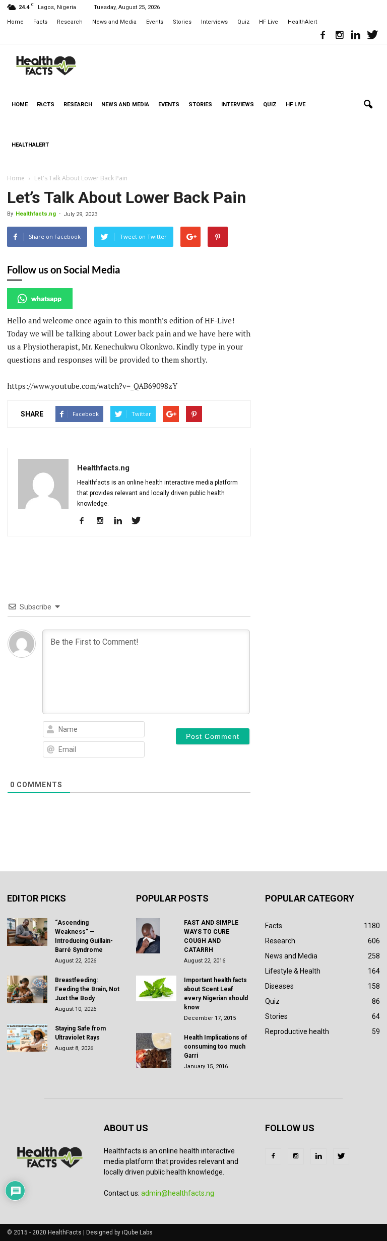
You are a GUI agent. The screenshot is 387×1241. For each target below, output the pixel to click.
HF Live (268, 22)
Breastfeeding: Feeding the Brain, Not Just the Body (87, 989)
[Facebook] (322, 36)
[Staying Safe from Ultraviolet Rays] (27, 1038)
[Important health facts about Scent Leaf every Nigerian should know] (156, 988)
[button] (368, 105)
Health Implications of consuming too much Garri (215, 1046)
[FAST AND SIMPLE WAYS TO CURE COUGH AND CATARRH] (156, 935)
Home (15, 22)
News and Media (114, 22)
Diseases (279, 986)
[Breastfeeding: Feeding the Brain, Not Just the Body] (27, 989)
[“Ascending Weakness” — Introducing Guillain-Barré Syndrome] (27, 932)
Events (154, 22)
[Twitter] (372, 36)
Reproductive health (297, 1031)
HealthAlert (302, 22)
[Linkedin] (355, 36)
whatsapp (46, 298)
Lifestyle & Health (292, 971)
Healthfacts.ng (36, 214)
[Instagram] (339, 36)
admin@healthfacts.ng (177, 1193)
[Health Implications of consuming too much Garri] (156, 1050)
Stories (182, 22)
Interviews (214, 22)
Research (70, 22)
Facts (40, 22)
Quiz (243, 22)
